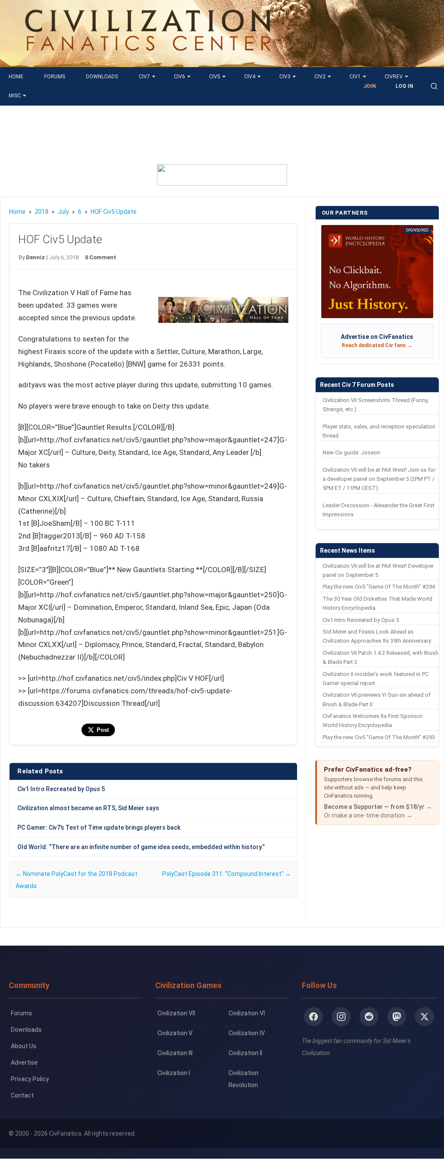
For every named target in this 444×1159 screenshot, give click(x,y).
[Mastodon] (396, 1016)
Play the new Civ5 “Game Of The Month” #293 (379, 737)
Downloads (102, 77)
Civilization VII (176, 1013)
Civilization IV (247, 1033)
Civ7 (144, 77)
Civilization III (175, 1053)
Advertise (24, 1062)
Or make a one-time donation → (368, 815)
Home (16, 77)
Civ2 (320, 77)
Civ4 (249, 77)
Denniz (35, 257)
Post (103, 730)
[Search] (434, 86)
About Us (23, 1046)
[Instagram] (341, 1016)
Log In (404, 86)
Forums (54, 77)
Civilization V (175, 1033)
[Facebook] (313, 1016)
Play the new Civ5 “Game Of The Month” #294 (379, 586)
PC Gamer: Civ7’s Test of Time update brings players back (98, 827)
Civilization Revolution (243, 1078)
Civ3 (285, 77)
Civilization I (173, 1072)
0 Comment (100, 257)
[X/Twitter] (424, 1016)
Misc (15, 96)
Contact (22, 1095)
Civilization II (245, 1053)
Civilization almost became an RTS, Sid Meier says (88, 808)
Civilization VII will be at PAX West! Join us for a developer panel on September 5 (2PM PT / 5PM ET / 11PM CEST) (379, 479)
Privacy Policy (30, 1078)
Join (369, 86)
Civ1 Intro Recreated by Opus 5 (61, 789)
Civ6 (179, 77)
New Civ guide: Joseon (351, 452)
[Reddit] (369, 1016)
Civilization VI (247, 1013)
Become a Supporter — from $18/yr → (378, 807)
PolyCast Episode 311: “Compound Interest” (226, 873)
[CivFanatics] (148, 60)
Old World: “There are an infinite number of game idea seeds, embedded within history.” (141, 846)
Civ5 (214, 77)
